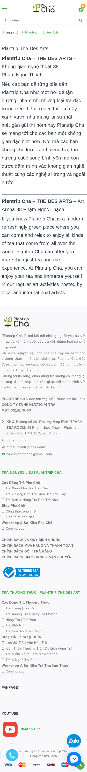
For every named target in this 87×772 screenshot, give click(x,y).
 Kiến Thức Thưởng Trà (22, 648)
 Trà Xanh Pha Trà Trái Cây (25, 488)
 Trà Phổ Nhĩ (13, 625)
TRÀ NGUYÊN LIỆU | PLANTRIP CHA (32, 472)
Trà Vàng (31, 608)
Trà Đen (29, 620)
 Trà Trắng (11, 608)
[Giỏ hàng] (81, 10)
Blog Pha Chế (13, 505)
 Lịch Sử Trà (13, 643)
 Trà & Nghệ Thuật (18, 660)
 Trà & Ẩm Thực (15, 654)
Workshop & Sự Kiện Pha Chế (27, 523)
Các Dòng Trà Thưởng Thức (26, 602)
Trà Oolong (49, 614)
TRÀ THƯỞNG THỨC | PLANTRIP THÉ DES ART (41, 592)
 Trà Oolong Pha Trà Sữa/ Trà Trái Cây (34, 494)
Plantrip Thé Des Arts (25, 48)
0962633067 (17, 440)
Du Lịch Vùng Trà (58, 648)
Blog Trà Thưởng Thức (21, 637)
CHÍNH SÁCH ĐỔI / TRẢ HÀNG (27, 551)
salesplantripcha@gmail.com (29, 454)
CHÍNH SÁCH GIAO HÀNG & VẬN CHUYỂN (37, 557)
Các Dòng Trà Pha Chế (21, 483)
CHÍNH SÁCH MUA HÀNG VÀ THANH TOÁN (37, 545)
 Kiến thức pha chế (18, 517)
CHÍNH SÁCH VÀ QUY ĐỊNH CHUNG (31, 540)
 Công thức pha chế (19, 511)
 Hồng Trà (11, 620)
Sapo (53, 756)
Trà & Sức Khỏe (45, 654)
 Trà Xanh (11, 614)
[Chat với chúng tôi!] (74, 759)
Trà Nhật (30, 614)
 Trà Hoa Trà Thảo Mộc (22, 631)
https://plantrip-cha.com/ (26, 447)
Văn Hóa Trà (37, 643)
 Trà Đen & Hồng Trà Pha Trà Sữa (30, 500)
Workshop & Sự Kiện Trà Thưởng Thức (35, 665)
